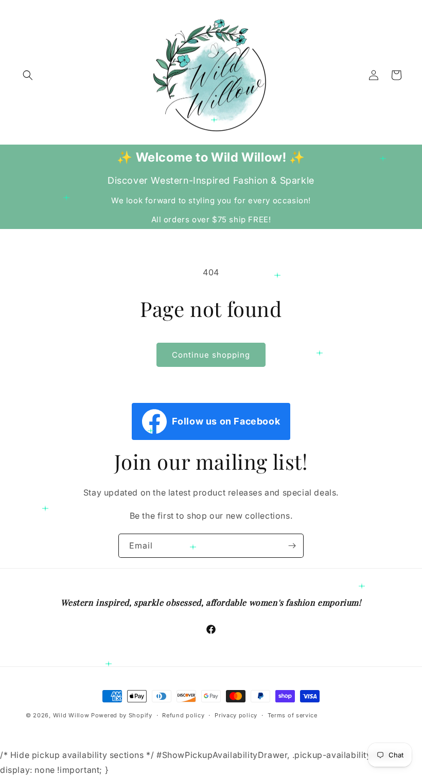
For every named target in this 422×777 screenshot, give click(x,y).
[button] (27, 75)
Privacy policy (236, 715)
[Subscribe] (291, 546)
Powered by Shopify (121, 715)
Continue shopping (211, 355)
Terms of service (293, 715)
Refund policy (183, 715)
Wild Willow (72, 715)
